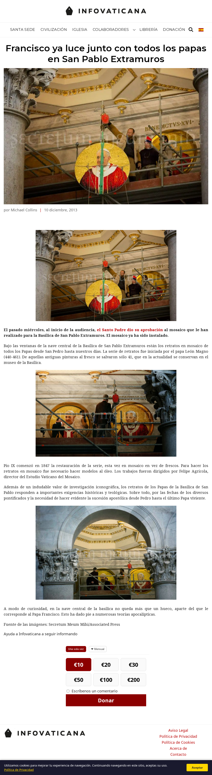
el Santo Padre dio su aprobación (130, 329)
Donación (174, 29)
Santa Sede (22, 29)
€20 (106, 664)
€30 (133, 664)
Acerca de (178, 748)
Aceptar (197, 767)
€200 (133, 680)
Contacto (178, 754)
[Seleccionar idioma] (201, 29)
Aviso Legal (178, 730)
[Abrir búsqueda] (190, 30)
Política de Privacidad (178, 736)
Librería (149, 29)
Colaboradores (111, 29)
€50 (78, 680)
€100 (106, 680)
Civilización (54, 29)
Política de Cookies (178, 742)
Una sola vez (76, 649)
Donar (106, 700)
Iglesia (79, 29)
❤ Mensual (97, 649)
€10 (78, 664)
